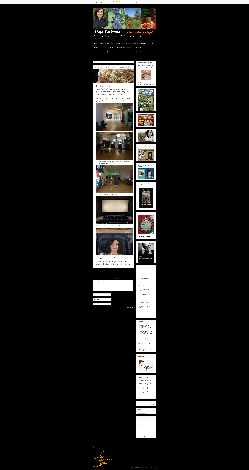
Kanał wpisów (142, 429)
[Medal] (146, 237)
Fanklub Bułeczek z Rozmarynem (101, 448)
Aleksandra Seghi (104, 67)
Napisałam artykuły (98, 457)
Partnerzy (95, 466)
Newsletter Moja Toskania (117, 2)
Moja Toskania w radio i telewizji (144, 290)
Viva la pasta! (142, 311)
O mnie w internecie (102, 463)
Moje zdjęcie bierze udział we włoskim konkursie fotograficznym (146, 345)
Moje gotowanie (101, 462)
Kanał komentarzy (143, 432)
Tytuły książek (100, 456)
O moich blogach (101, 451)
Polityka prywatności (102, 453)
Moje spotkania (142, 294)
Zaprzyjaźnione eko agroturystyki (143, 315)
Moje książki (96, 454)
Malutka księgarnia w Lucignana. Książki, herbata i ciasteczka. (146, 339)
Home (97, 61)
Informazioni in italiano (99, 449)
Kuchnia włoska (142, 282)
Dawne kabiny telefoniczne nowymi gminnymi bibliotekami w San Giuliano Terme (145, 332)
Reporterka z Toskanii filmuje (144, 307)
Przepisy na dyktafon (144, 302)
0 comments (128, 67)
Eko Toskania (142, 271)
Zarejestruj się (142, 421)
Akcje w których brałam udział (104, 459)
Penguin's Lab (138, 467)
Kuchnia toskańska (143, 274)
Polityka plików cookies (103, 452)
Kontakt (149, 380)
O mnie (95, 458)
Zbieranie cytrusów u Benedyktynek (145, 384)
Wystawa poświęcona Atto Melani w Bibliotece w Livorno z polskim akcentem (145, 326)
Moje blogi (96, 450)
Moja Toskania (103, 61)
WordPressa (153, 467)
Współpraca (100, 465)
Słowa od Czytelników (102, 464)
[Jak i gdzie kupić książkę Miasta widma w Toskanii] (146, 198)
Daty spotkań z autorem (103, 455)
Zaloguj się (141, 425)
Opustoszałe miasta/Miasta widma (145, 298)
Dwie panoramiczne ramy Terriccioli (145, 350)
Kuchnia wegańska (143, 278)
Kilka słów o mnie (101, 460)
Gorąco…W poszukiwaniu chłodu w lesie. (145, 392)
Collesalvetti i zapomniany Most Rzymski (145, 396)
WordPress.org (142, 436)
